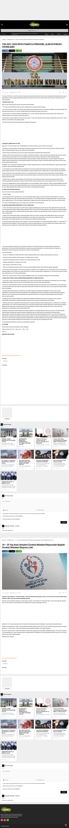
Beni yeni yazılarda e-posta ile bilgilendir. (11, 519)
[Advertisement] (34, 10)
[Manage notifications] (66, 825)
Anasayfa (4, 39)
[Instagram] (2, 820)
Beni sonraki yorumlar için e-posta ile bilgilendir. (13, 516)
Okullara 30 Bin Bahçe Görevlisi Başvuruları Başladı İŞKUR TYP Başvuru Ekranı (24, 34)
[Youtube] (5, 820)
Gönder (19, 50)
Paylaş (6, 50)
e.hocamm (6, 92)
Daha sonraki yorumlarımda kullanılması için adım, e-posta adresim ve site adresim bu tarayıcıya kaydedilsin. (24, 513)
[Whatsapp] (8, 820)
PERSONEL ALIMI (10, 39)
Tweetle (13, 50)
